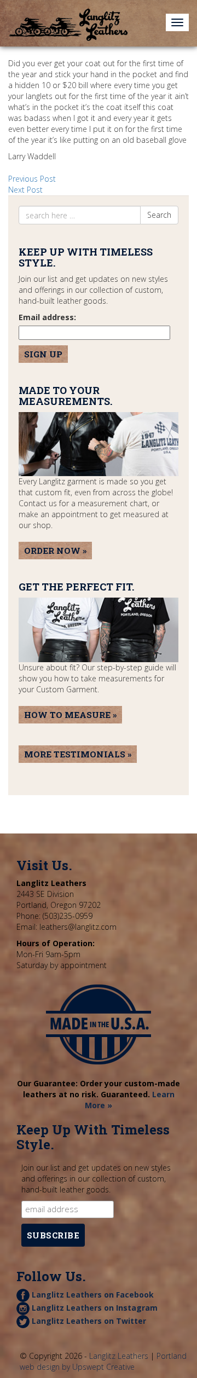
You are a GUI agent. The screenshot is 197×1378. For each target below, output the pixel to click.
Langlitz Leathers (118, 1356)
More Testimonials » (77, 754)
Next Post (25, 189)
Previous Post (32, 178)
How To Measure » (70, 714)
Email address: (47, 317)
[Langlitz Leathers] (68, 13)
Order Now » (55, 550)
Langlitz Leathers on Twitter (88, 1321)
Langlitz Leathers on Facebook (92, 1294)
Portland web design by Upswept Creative (103, 1361)
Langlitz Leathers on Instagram (94, 1307)
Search (159, 215)
